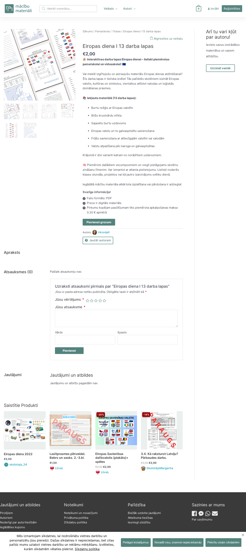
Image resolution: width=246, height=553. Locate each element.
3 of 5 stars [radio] (96, 300)
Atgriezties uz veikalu (168, 38)
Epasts (122, 332)
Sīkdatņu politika (75, 522)
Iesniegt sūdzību (139, 522)
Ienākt (215, 8)
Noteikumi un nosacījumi (81, 513)
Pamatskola (102, 31)
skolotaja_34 (18, 464)
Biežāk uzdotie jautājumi (144, 513)
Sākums (88, 31)
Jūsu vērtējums (69, 299)
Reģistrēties (232, 8)
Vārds (59, 332)
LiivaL (59, 468)
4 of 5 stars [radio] (100, 300)
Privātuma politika (76, 518)
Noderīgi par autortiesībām (18, 522)
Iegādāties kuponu (12, 527)
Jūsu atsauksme (70, 307)
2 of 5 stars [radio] (91, 300)
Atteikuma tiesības (140, 518)
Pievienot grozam (98, 222)
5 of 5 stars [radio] (104, 300)
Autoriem (6, 518)
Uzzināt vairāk (220, 68)
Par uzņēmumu (202, 519)
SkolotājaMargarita (159, 468)
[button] (115, 9)
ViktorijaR (104, 232)
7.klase (116, 31)
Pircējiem (6, 513)
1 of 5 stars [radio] (87, 300)
